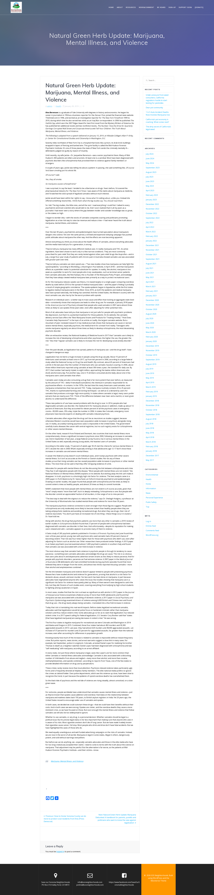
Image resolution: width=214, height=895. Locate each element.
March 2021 (151, 286)
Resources (131, 7)
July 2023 (149, 177)
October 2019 (151, 355)
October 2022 (151, 213)
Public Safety (151, 502)
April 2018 (150, 437)
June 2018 (150, 428)
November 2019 (152, 350)
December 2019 (152, 346)
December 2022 (152, 204)
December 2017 (152, 455)
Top (147, 507)
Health (58, 106)
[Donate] (199, 7)
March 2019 (151, 387)
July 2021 (149, 268)
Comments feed (152, 530)
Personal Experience (154, 497)
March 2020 (151, 332)
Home (111, 7)
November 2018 (152, 405)
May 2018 (150, 433)
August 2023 (151, 172)
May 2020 (150, 327)
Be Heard (161, 7)
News (148, 493)
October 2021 (151, 254)
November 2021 (152, 250)
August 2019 (151, 364)
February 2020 (152, 337)
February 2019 (152, 391)
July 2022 (149, 222)
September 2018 (152, 414)
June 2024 (150, 158)
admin (49, 106)
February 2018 (152, 446)
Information (151, 488)
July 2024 (149, 154)
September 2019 (152, 359)
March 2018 (151, 442)
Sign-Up (172, 7)
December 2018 (152, 401)
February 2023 (152, 195)
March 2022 (151, 231)
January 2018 (151, 451)
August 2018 (151, 419)
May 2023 (150, 186)
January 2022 (151, 241)
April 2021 (150, 282)
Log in (148, 521)
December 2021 (152, 245)
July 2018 (149, 423)
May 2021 (150, 277)
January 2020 (151, 341)
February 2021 (152, 291)
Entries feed (151, 526)
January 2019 (151, 396)
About (120, 7)
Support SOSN (185, 7)
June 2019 (150, 373)
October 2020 (151, 309)
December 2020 (152, 300)
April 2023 (150, 190)
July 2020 (149, 318)
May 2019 (150, 378)
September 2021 (152, 259)
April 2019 (150, 382)
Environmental (152, 475)
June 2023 (150, 181)
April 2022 (150, 227)
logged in (60, 851)
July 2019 (149, 369)
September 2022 (152, 218)
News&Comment (146, 7)
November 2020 (152, 305)
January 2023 (151, 199)
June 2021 (150, 273)
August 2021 (151, 263)
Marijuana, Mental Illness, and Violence (67, 761)
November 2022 (152, 209)
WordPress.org (152, 535)
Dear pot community (154, 107)
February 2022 (152, 236)
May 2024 (150, 163)
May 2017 (150, 460)
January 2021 (151, 295)
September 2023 (152, 167)
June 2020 (150, 323)
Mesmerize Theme (158, 881)
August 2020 (151, 314)
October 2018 (151, 410)
